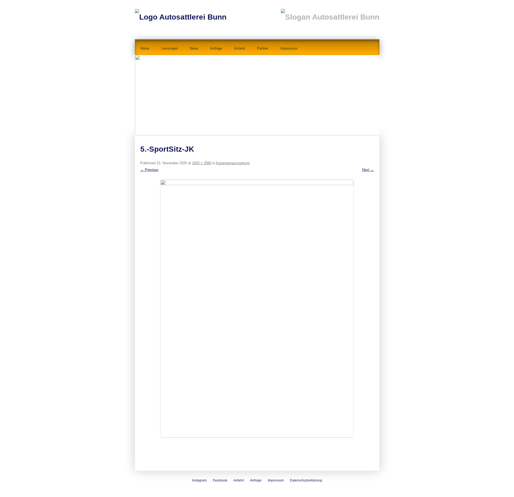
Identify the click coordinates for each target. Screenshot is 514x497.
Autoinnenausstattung (233, 163)
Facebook (220, 480)
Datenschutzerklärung (306, 480)
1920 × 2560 (201, 163)
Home (144, 48)
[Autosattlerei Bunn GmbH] (180, 12)
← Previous (149, 170)
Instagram (199, 480)
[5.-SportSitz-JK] (257, 308)
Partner (262, 48)
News (194, 48)
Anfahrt (239, 48)
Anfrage (216, 48)
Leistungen (169, 48)
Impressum (288, 48)
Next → (368, 170)
